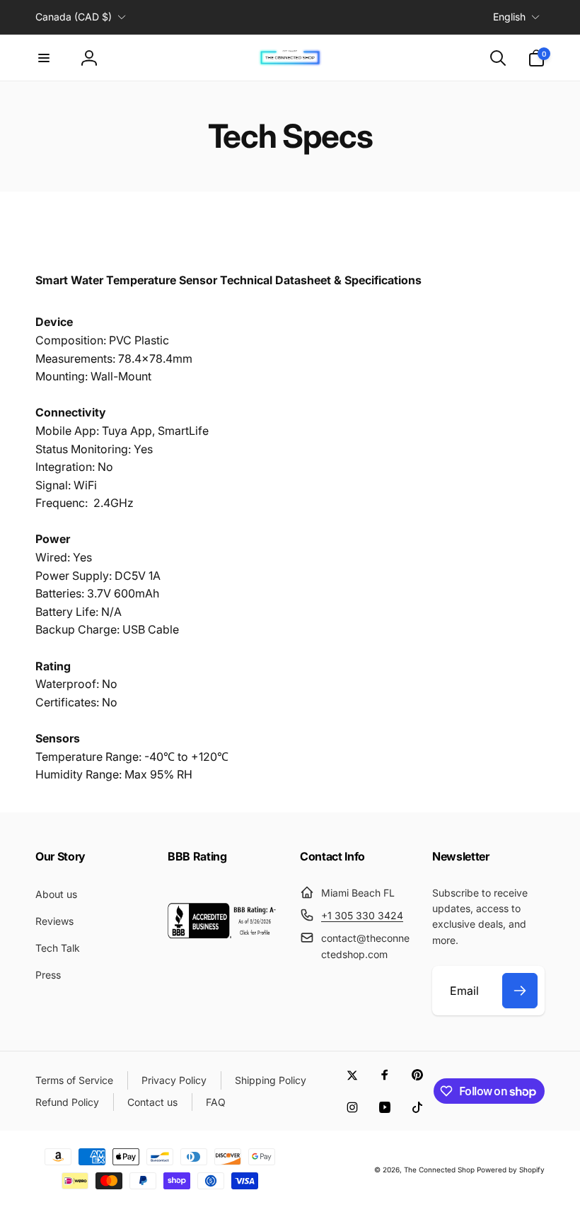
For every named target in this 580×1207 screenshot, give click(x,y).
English (509, 17)
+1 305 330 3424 (362, 915)
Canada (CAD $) (73, 17)
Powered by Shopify (511, 1169)
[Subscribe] (520, 990)
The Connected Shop (439, 1169)
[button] (43, 58)
